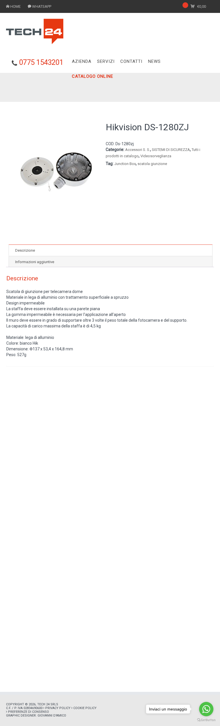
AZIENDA (81, 61)
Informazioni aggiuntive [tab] (34, 262)
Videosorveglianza (155, 156)
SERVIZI (106, 61)
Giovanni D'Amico (52, 715)
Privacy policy (57, 708)
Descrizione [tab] (25, 250)
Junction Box (125, 164)
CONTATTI (131, 61)
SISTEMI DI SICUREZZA (171, 149)
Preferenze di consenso (28, 712)
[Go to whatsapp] (206, 709)
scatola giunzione (152, 164)
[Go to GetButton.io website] (206, 720)
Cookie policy (85, 708)
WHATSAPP (41, 6)
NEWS (154, 61)
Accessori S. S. (137, 149)
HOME (15, 6)
